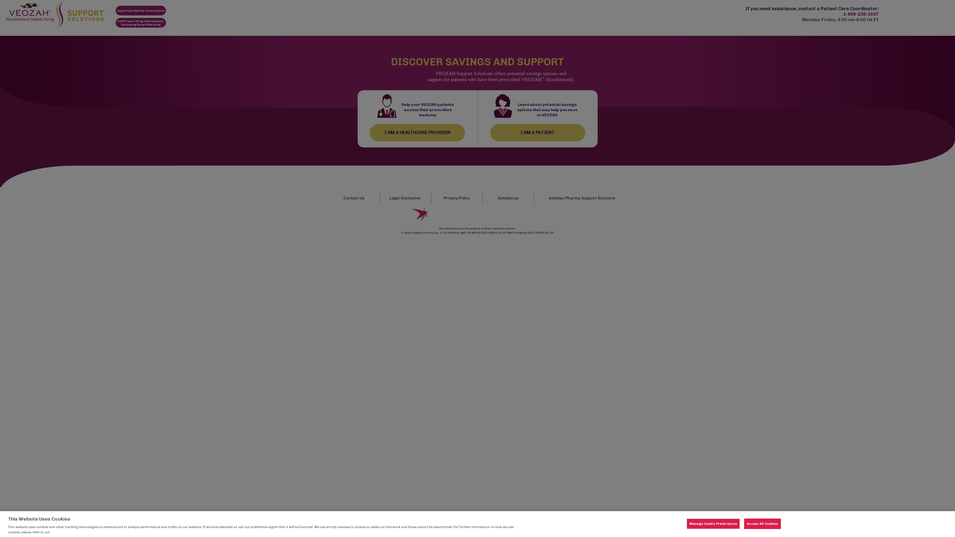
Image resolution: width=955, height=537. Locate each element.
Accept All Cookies (762, 524)
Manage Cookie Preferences (713, 524)
